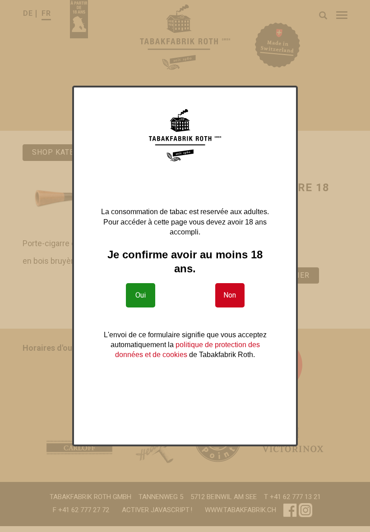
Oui (140, 295)
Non (229, 295)
